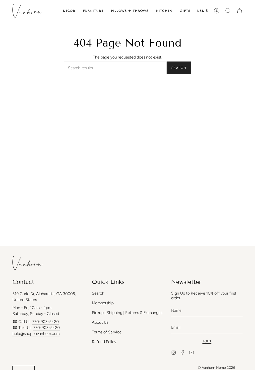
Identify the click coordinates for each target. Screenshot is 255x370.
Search (178, 68)
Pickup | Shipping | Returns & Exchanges (127, 312)
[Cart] (239, 10)
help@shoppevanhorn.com (36, 333)
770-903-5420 (45, 321)
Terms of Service (107, 332)
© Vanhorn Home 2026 (216, 368)
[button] (69, 10)
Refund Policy (104, 341)
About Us (100, 322)
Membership (103, 303)
